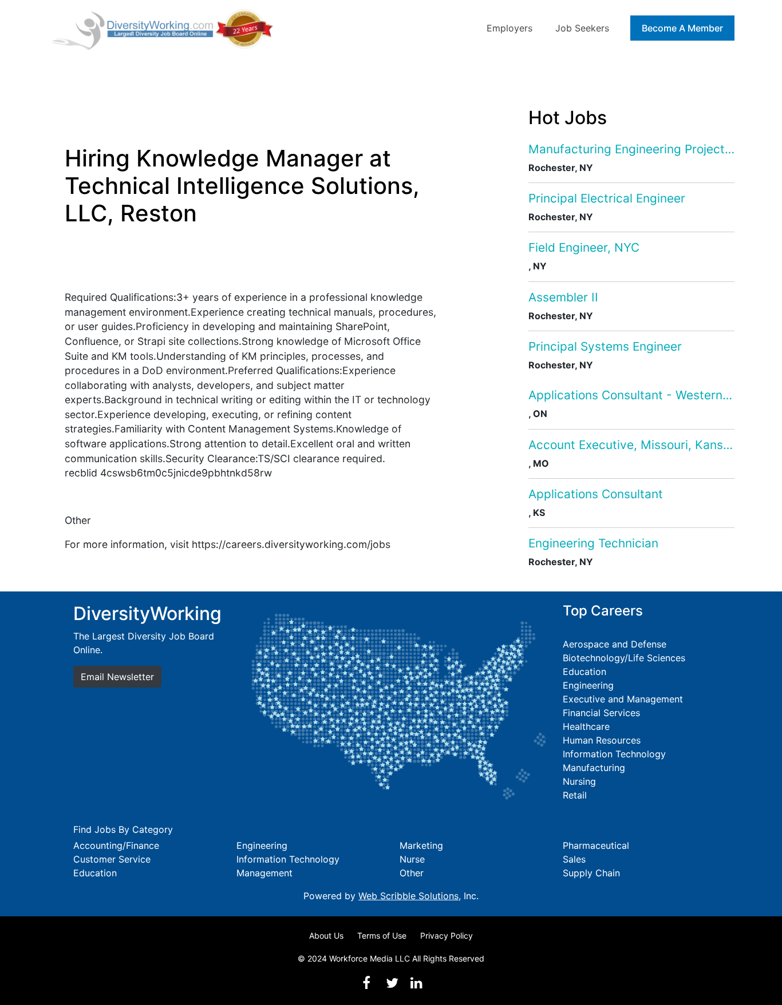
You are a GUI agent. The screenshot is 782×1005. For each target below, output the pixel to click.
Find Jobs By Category (123, 829)
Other (412, 873)
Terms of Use (381, 935)
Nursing (579, 781)
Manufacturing (594, 767)
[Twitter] (392, 983)
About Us (326, 935)
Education (584, 671)
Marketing (421, 845)
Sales (574, 859)
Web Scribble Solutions (408, 895)
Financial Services (601, 712)
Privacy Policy (446, 935)
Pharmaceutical (596, 845)
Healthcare (586, 726)
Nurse (412, 859)
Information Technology (614, 754)
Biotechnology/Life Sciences (624, 658)
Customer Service (112, 859)
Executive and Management (623, 699)
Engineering (588, 685)
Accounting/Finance (116, 845)
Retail (575, 795)
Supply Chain (591, 873)
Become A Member (682, 28)
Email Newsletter (117, 676)
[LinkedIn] (416, 983)
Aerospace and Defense (614, 644)
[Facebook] (366, 983)
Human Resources (602, 740)
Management (264, 873)
